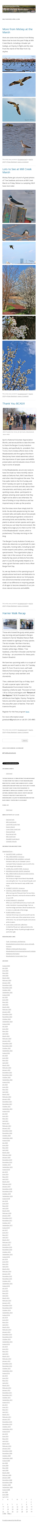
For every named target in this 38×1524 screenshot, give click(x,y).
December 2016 (7, 1247)
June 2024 (5, 1029)
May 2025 (5, 1002)
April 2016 (5, 1266)
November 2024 (7, 1017)
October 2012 (6, 1368)
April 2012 (5, 1383)
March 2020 (5, 1152)
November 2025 (7, 988)
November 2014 (7, 1308)
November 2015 (7, 1279)
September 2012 (7, 1371)
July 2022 (5, 1085)
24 (3, 1511)
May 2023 (5, 1060)
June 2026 (5, 971)
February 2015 (6, 1300)
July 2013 (5, 1347)
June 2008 (5, 1494)
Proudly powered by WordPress (11, 1520)
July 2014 (5, 1317)
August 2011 (6, 1402)
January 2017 (6, 1245)
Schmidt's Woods (11, 841)
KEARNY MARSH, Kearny (13, 912)
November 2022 (7, 1075)
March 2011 (5, 1414)
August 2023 (6, 1053)
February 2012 (6, 1388)
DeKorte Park (10, 820)
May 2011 (5, 1410)
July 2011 (5, 1405)
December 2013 (7, 1334)
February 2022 (6, 1097)
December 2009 (7, 1451)
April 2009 (5, 1470)
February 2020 (6, 1155)
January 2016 (6, 1274)
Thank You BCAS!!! (13, 403)
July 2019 (5, 1172)
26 (12, 1511)
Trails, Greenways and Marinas (15, 941)
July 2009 (5, 1463)
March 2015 (5, 1298)
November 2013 (7, 1337)
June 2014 (5, 1320)
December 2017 (7, 1218)
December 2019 (7, 1160)
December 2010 (7, 1422)
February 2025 (6, 1009)
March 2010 (5, 1444)
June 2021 (5, 1116)
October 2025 (6, 990)
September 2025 (7, 992)
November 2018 (7, 1191)
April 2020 (5, 1150)
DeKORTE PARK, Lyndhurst (14, 854)
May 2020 (5, 1148)
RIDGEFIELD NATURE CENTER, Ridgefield (18, 871)
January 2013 (6, 1361)
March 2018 (5, 1211)
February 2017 (6, 1242)
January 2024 (6, 1041)
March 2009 (5, 1473)
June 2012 (5, 1378)
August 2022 (6, 1082)
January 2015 (6, 1303)
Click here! (9, 773)
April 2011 (5, 1412)
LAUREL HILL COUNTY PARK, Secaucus (17, 869)
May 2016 (5, 1264)
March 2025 (5, 1007)
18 (8, 1509)
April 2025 (5, 1005)
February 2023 (6, 1068)
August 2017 (6, 1228)
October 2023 (6, 1048)
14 (22, 1507)
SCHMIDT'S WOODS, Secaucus (15, 888)
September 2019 (7, 1167)
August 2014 (6, 1315)
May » (9, 1513)
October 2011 (6, 1397)
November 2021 (7, 1104)
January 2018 (6, 1216)
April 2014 (5, 1325)
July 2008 (5, 1492)
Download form (7, 851)
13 (17, 1507)
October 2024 (6, 1019)
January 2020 (6, 1157)
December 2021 (7, 1102)
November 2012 (7, 1366)
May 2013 (5, 1351)
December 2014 (7, 1305)
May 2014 (5, 1322)
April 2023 (5, 1063)
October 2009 (6, 1456)
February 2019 (6, 1184)
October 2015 (6, 1281)
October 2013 (6, 1339)
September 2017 (7, 1225)
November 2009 (7, 1453)
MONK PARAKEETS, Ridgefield (15, 900)
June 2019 (5, 1174)
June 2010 (5, 1436)
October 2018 (6, 1194)
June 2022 (5, 1087)
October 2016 (6, 1252)
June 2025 (5, 1000)
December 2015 (7, 1276)
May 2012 (5, 1380)
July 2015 (5, 1288)
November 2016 (7, 1250)
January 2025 (6, 1012)
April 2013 (5, 1354)
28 (22, 1511)
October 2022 (6, 1077)
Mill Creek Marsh (11, 822)
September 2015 (7, 1283)
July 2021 (5, 1114)
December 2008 (7, 1480)
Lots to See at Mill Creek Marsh (17, 170)
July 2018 (5, 1201)
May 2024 (5, 1031)
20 (17, 1509)
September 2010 (7, 1429)
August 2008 (6, 1490)
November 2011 (7, 1395)
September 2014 (7, 1313)
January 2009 (6, 1478)
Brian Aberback (12, 162)
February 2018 (6, 1213)
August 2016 (6, 1257)
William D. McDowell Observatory (16, 949)
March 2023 (5, 1065)
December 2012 (7, 1364)
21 (22, 1509)
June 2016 (5, 1262)
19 (12, 1509)
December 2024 (7, 1014)
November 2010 (7, 1424)
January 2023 (6, 1070)
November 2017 (7, 1220)
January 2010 (6, 1448)
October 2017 (6, 1223)
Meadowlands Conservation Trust (16, 956)
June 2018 (5, 1203)
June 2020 (5, 1145)
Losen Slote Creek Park (13, 829)
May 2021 (5, 1119)
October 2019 (6, 1165)
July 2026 (5, 968)
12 (12, 1507)
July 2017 (5, 1230)
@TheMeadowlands (9, 753)
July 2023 (5, 1055)
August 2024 (6, 1024)
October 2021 (6, 1106)
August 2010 (6, 1431)
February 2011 (6, 1417)
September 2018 (7, 1196)
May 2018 (5, 1206)
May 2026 (5, 973)
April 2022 (5, 1092)
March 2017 (5, 1240)
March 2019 (5, 1182)
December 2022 (7, 1072)
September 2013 (7, 1342)
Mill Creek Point (11, 837)
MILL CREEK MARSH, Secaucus (15, 857)
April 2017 (5, 1237)
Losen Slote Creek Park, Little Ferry (16, 924)
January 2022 (6, 1099)
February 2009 (6, 1475)
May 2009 (5, 1468)
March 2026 (5, 978)
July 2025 (5, 997)
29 (27, 1511)
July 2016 (5, 1259)
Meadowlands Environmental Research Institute (21, 951)
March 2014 (5, 1327)
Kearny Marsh (10, 827)
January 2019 (6, 1186)
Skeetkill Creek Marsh (12, 839)
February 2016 (6, 1271)
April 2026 (5, 975)
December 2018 (7, 1189)
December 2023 (7, 1043)
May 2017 (5, 1235)
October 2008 (6, 1485)
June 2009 (5, 1465)
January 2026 (6, 983)
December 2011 (7, 1393)
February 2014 (6, 1330)
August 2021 (6, 1111)
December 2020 (7, 1131)
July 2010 (5, 1434)
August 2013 (6, 1344)
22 (27, 1509)
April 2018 (5, 1208)
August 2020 (6, 1140)
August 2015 (6, 1286)
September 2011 (7, 1400)
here (27, 712)
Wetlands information (12, 954)
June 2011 (5, 1407)
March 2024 (5, 1036)
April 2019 (5, 1179)
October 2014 (6, 1310)
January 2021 (6, 1128)
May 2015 (5, 1293)
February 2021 (6, 1126)
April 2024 (5, 1034)
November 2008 (7, 1482)
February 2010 (6, 1446)
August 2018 (6, 1199)
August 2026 (6, 966)
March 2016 (5, 1269)
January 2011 (6, 1419)
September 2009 (7, 1458)
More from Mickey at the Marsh (17, 30)
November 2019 (7, 1162)
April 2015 (5, 1296)
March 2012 (5, 1385)
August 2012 (6, 1373)
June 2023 (5, 1058)
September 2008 (7, 1487)
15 (27, 1507)
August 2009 (6, 1461)
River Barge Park (11, 834)
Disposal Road (10, 832)
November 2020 (7, 1133)
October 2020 (6, 1136)
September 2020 (7, 1138)
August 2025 (6, 995)
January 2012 (6, 1390)
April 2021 (5, 1121)
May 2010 (5, 1439)
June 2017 (5, 1233)
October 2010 (6, 1427)
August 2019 (6, 1169)
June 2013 (5, 1349)
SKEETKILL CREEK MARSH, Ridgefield (17, 891)
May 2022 (5, 1089)
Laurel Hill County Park (13, 824)
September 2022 (7, 1080)
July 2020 (5, 1143)
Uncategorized (22, 159)
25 (8, 1511)
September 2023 (7, 1051)
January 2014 (6, 1332)
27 (17, 1511)
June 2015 (5, 1291)
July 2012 (5, 1376)
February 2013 (6, 1359)
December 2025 (7, 985)
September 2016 (7, 1254)
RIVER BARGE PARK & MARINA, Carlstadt (18, 859)
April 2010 (5, 1441)
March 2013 (5, 1356)
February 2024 (6, 1038)
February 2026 (6, 980)
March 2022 (5, 1094)
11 (8, 1507)
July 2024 (5, 1026)
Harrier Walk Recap (14, 613)
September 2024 (7, 1022)
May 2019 (5, 1177)
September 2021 (7, 1109)
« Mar (4, 1513)
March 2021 (5, 1123)
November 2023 (7, 1046)
